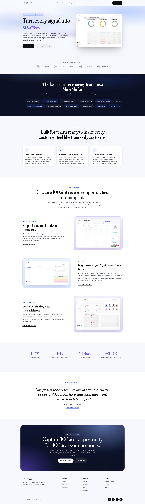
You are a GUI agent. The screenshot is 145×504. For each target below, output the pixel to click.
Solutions (64, 484)
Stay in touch (81, 460)
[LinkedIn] (113, 499)
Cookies (107, 484)
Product (57, 3)
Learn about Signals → (29, 244)
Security (107, 487)
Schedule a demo (65, 460)
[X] (117, 499)
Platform (64, 481)
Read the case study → (72, 407)
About (76, 3)
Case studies (65, 487)
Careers (82, 3)
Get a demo (117, 3)
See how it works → (44, 46)
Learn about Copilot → (85, 284)
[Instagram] (121, 499)
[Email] (109, 499)
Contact (85, 490)
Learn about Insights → (29, 325)
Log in (109, 3)
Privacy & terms (109, 481)
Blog (70, 3)
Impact (64, 3)
